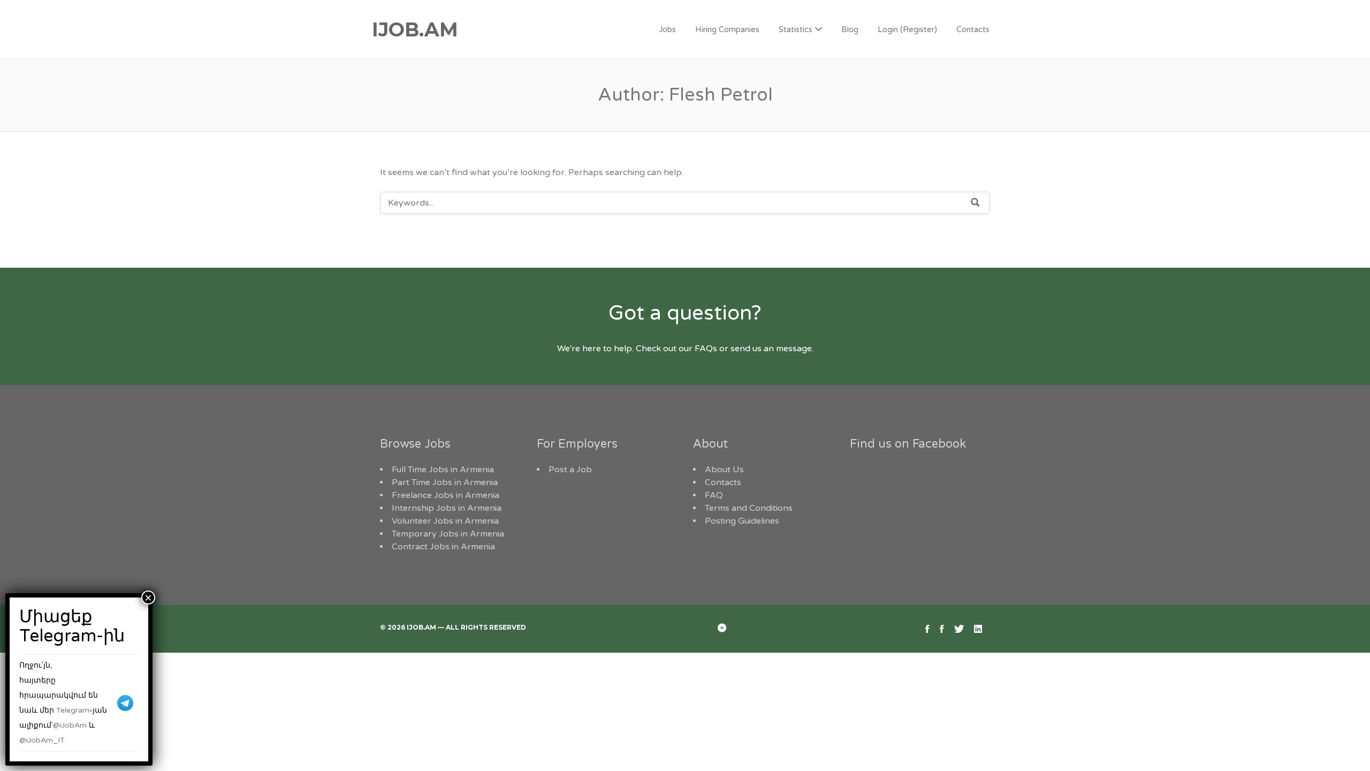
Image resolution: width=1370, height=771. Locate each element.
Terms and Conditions (749, 508)
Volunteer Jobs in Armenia (445, 521)
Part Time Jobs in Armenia (445, 482)
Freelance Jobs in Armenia (445, 495)
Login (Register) (907, 29)
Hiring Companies (727, 29)
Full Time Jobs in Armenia (443, 469)
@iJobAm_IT (42, 740)
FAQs (706, 348)
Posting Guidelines (742, 521)
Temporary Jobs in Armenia (448, 533)
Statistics (795, 29)
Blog (849, 29)
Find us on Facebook (908, 444)
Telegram (72, 710)
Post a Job (570, 469)
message (794, 348)
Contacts (973, 29)
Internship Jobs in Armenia (446, 508)
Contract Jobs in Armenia (443, 546)
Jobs (667, 29)
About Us (724, 469)
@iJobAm (70, 725)
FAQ (714, 495)
